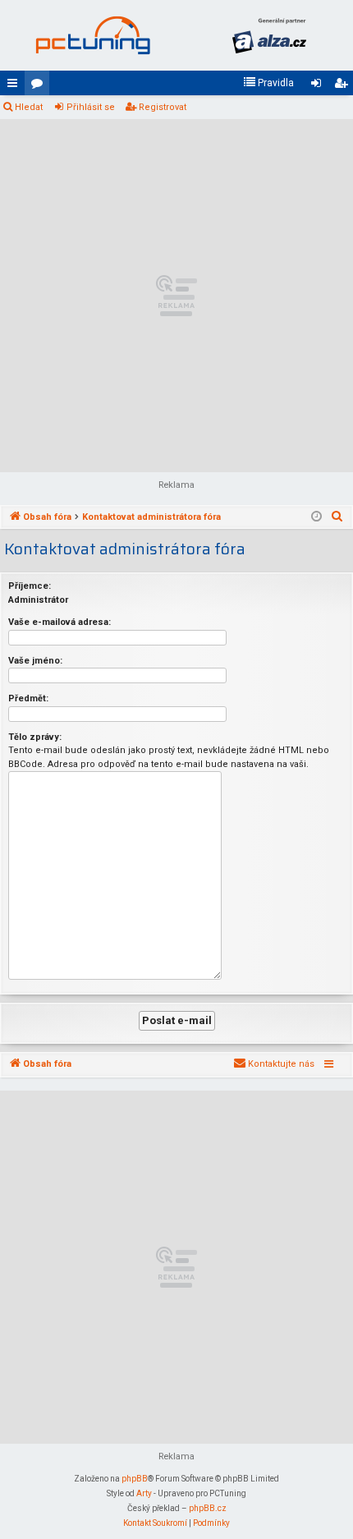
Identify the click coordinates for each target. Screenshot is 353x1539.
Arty (144, 1493)
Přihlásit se (90, 107)
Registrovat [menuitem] (344, 86)
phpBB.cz (208, 1508)
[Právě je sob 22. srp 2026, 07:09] (316, 517)
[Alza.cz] (269, 35)
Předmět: (28, 698)
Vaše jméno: (35, 660)
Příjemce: (29, 586)
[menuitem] (268, 83)
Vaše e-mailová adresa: (59, 622)
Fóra (40, 86)
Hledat (29, 107)
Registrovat (162, 107)
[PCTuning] (92, 35)
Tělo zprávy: (35, 737)
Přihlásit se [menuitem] (319, 86)
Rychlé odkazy (16, 86)
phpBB (134, 1478)
